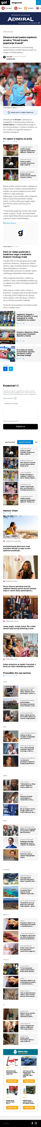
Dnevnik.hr (8, 8)
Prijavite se (20, 427)
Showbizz (31, 8)
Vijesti (20, 8)
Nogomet (17, 2)
